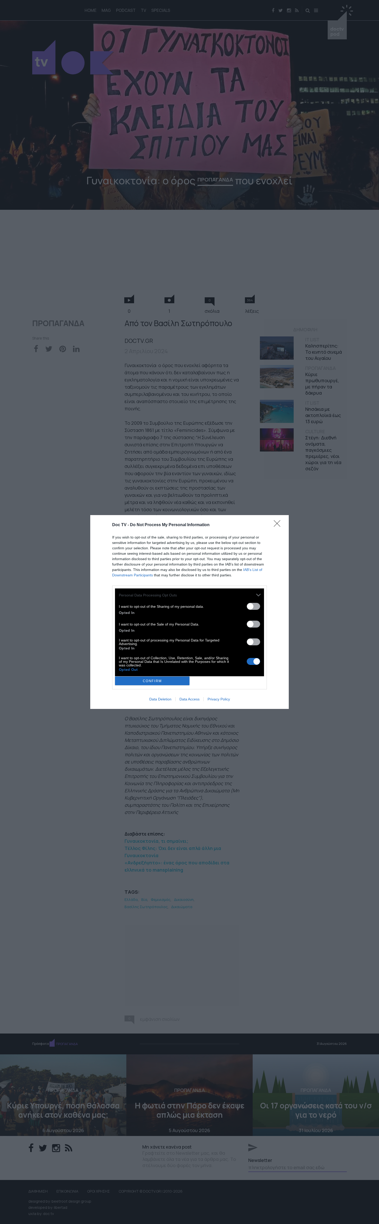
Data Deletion (160, 699)
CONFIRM (152, 681)
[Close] (279, 525)
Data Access (189, 699)
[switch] (253, 606)
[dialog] (189, 612)
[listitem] (189, 595)
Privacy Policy (219, 699)
